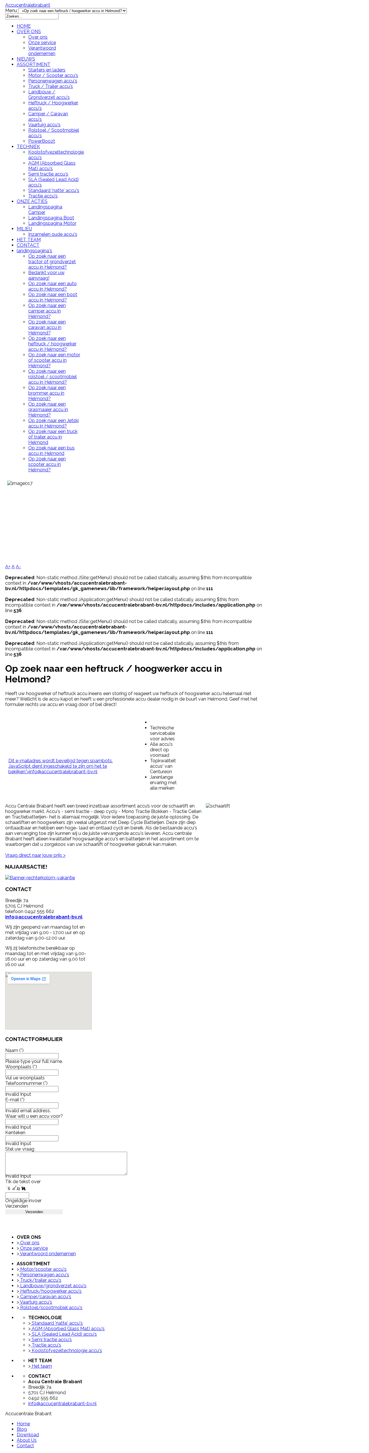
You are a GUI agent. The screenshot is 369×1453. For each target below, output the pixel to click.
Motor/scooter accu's (43, 1269)
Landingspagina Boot (51, 218)
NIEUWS (26, 59)
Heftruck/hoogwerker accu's (50, 1291)
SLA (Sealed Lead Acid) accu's (64, 1334)
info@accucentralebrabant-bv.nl (63, 771)
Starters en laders (46, 70)
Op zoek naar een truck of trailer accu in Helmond (53, 437)
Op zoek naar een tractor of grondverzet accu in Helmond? (52, 261)
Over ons (38, 37)
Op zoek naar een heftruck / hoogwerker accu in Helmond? (52, 344)
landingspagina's (34, 250)
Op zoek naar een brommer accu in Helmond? (47, 393)
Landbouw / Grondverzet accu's (49, 94)
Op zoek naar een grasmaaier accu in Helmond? (48, 409)
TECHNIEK (28, 146)
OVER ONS (29, 31)
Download (28, 1434)
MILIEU (24, 228)
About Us (27, 1440)
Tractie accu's (43, 196)
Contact (25, 1445)
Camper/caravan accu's (45, 1296)
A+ (7, 566)
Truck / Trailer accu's (50, 86)
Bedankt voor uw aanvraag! (46, 275)
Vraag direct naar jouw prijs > (35, 855)
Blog (22, 1429)
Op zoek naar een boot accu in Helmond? (52, 297)
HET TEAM (29, 239)
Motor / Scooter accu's (53, 75)
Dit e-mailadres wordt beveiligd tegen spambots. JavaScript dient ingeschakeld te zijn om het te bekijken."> (60, 766)
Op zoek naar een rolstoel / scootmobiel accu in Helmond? (52, 376)
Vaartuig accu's (44, 124)
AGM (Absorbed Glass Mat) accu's (52, 165)
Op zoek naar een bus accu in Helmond (51, 450)
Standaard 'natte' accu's (53, 190)
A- (18, 566)
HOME (24, 26)
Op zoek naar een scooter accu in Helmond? (47, 464)
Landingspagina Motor (52, 223)
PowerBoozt (41, 141)
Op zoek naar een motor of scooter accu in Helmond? (54, 360)
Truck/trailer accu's (40, 1280)
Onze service (42, 42)
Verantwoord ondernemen (42, 50)
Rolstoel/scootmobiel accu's (50, 1307)
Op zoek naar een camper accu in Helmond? (47, 311)
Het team (41, 1366)
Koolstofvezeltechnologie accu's (66, 1350)
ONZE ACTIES (32, 201)
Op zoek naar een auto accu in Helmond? (52, 286)
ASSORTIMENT (33, 64)
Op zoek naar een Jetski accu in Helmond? (53, 423)
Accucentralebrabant (27, 5)
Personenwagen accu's (52, 81)
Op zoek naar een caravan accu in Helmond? (47, 327)
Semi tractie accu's (48, 174)
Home (23, 1423)
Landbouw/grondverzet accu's (52, 1285)
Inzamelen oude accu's (52, 234)
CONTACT (28, 245)
